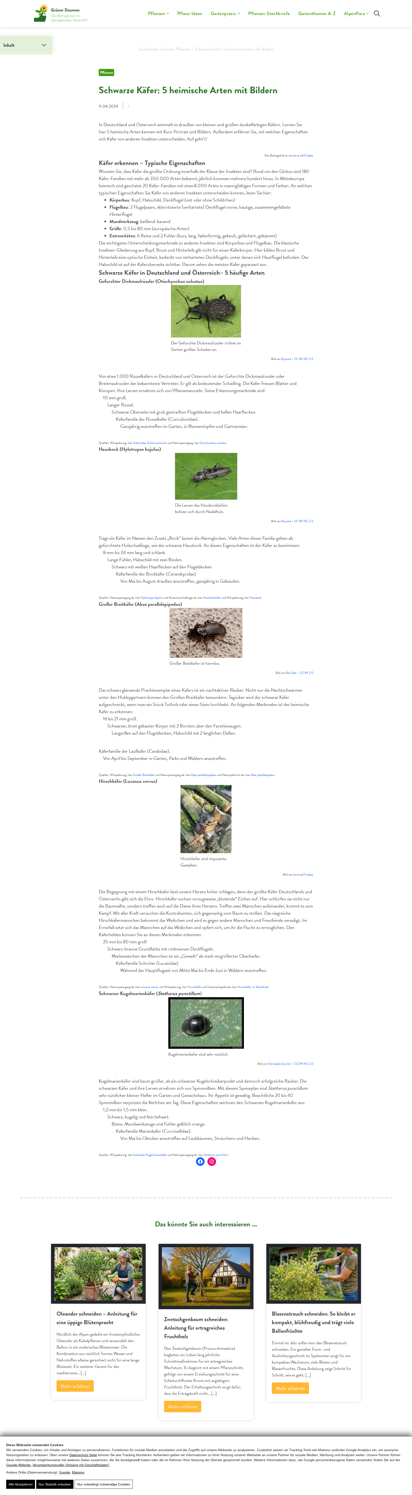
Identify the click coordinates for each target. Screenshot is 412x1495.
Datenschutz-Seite (83, 1455)
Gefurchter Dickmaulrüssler (150, 443)
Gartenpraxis (223, 13)
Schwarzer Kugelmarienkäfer (150, 1154)
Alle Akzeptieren (21, 1484)
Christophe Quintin (279, 1063)
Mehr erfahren (75, 1386)
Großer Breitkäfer (143, 775)
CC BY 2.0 (306, 672)
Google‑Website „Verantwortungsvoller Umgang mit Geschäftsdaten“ (58, 1465)
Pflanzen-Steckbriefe (269, 13)
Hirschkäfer (194, 987)
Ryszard (286, 359)
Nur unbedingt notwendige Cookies (103, 1484)
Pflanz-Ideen (189, 13)
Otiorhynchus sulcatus (213, 443)
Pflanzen (156, 13)
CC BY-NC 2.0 (303, 359)
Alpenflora (354, 13)
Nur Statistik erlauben (55, 1484)
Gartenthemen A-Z (317, 13)
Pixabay (308, 155)
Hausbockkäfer (212, 597)
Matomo (78, 1472)
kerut (296, 155)
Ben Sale (291, 672)
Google (64, 1472)
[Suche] (377, 13)
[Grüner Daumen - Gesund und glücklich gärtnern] (61, 13)
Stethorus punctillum (215, 1154)
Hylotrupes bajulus (152, 597)
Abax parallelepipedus (203, 775)
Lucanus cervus (150, 987)
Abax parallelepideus (263, 775)
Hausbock (256, 597)
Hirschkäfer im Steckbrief (252, 987)
